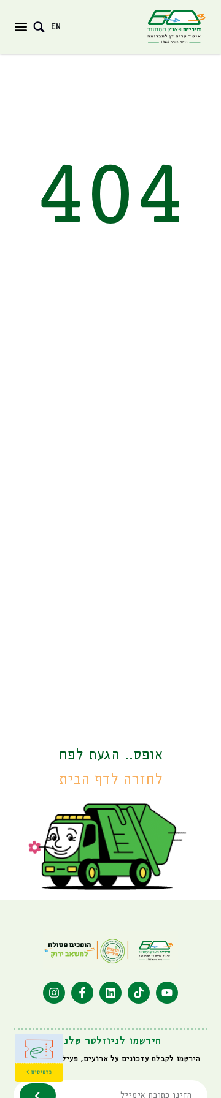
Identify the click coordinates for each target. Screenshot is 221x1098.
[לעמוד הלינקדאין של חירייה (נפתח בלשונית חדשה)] (110, 993)
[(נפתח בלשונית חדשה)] (39, 1058)
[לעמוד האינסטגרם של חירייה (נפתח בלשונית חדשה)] (54, 993)
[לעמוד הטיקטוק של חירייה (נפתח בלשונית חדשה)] (139, 993)
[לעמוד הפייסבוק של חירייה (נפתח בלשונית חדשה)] (82, 993)
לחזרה (111, 780)
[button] (21, 27)
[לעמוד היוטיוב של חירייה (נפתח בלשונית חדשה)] (167, 993)
